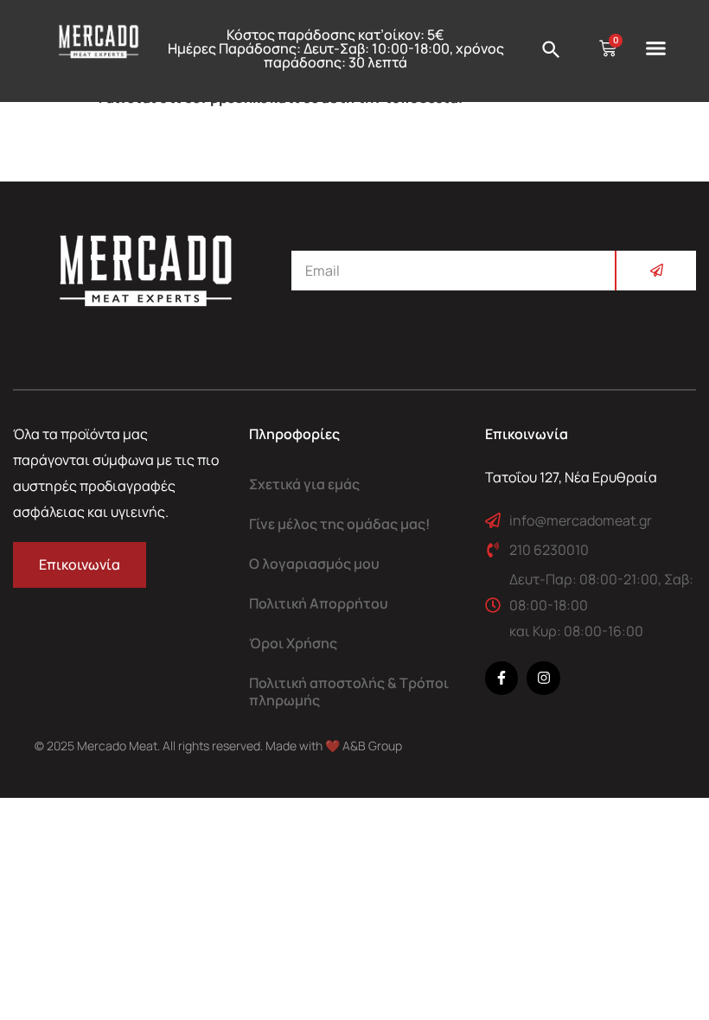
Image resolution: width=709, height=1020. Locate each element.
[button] (656, 48)
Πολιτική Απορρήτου (318, 603)
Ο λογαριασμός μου (314, 563)
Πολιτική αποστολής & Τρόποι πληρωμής (349, 691)
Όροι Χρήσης (293, 643)
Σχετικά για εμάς (304, 484)
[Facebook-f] (501, 677)
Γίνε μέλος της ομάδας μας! (340, 523)
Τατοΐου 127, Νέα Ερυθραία (571, 477)
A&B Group (372, 745)
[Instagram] (543, 677)
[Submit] (655, 270)
